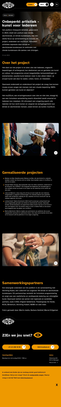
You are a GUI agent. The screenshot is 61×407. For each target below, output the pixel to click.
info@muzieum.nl (43, 347)
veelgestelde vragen (37, 375)
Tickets (30, 4)
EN (57, 9)
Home (5, 15)
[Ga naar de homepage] (8, 5)
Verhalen (11, 15)
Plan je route (52, 362)
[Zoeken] (52, 4)
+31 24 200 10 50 (14, 347)
